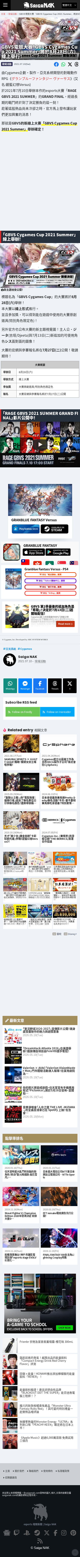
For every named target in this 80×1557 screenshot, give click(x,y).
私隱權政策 (63, 1471)
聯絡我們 (33, 1471)
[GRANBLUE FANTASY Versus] (40, 500)
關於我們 (19, 1471)
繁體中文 (68, 5)
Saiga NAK (40, 5)
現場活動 (7, 64)
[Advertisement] (40, 184)
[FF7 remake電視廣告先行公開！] (59, 1196)
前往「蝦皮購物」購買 (51, 575)
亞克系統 (11, 649)
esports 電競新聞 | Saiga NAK (40, 1524)
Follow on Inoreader (59, 712)
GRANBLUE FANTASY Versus (34, 519)
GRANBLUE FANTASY (40, 545)
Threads (54, 688)
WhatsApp (10, 688)
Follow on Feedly (22, 712)
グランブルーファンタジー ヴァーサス (41, 78)
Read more (64, 624)
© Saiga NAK (40, 1548)
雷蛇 (59, 934)
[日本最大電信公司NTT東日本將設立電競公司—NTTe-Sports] (59, 1154)
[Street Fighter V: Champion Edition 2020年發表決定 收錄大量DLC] (21, 1196)
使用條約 (48, 1471)
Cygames (26, 649)
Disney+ (72, 934)
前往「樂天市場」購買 (51, 587)
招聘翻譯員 (11, 1477)
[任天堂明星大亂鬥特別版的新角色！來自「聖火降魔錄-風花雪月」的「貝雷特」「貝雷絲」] (21, 1154)
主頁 (7, 1471)
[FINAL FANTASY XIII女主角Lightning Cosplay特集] (59, 1238)
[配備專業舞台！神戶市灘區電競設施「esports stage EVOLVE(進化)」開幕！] (21, 1238)
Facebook (40, 688)
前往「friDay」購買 (51, 593)
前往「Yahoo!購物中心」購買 (52, 581)
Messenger (25, 688)
